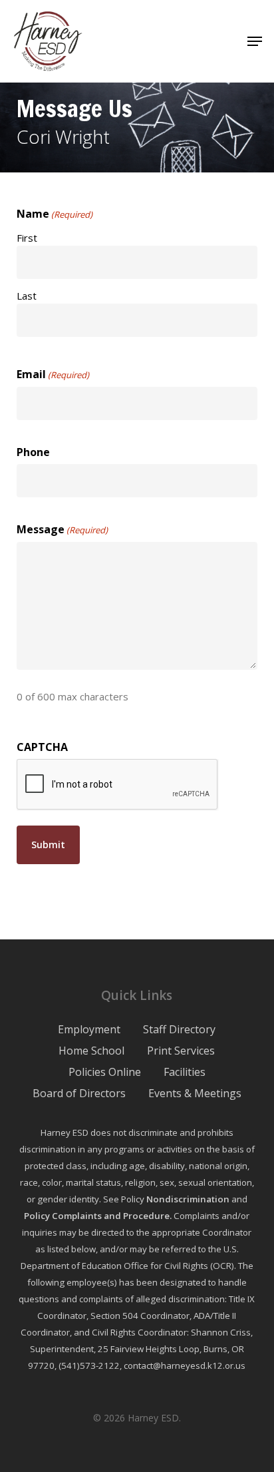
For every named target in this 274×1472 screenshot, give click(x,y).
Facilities (185, 1072)
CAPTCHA (42, 747)
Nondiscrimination (187, 1199)
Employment (89, 1029)
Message (62, 529)
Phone (33, 452)
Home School (91, 1050)
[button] (254, 41)
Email (53, 374)
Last (27, 295)
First (27, 237)
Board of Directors (79, 1093)
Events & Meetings (194, 1093)
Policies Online (104, 1072)
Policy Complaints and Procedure (97, 1216)
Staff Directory (179, 1029)
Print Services (181, 1050)
